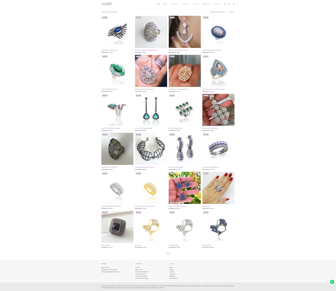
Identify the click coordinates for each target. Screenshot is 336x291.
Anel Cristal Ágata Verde (175, 128)
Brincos (174, 4)
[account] (230, 4)
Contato (137, 267)
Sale (158, 4)
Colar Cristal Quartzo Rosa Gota (144, 89)
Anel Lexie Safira (207, 245)
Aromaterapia (173, 278)
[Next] (232, 254)
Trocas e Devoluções (141, 276)
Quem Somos (105, 267)
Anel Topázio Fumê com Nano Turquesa (213, 89)
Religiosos (172, 276)
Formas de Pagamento (141, 271)
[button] (226, 4)
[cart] (233, 4)
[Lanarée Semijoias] (107, 4)
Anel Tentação (105, 245)
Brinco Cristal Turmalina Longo (143, 128)
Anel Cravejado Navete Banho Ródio (111, 206)
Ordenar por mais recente (217, 12)
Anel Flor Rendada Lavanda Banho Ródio (146, 50)
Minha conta (138, 269)
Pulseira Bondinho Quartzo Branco (144, 167)
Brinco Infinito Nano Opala (176, 167)
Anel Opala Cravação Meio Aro (210, 167)
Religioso (216, 4)
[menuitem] (159, 4)
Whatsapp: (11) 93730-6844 (109, 269)
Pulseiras (195, 4)
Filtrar (231, 12)
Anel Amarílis (206, 206)
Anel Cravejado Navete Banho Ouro (144, 206)
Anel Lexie (138, 245)
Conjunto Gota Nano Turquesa (177, 206)
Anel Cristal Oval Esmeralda (109, 89)
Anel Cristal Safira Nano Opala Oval (212, 50)
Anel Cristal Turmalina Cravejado (110, 128)
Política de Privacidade (141, 278)
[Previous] (103, 254)
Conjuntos (206, 4)
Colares (184, 4)
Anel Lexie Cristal (173, 245)
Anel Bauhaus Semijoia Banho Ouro (178, 89)
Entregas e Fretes (140, 274)
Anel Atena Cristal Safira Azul (109, 50)
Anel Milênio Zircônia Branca (109, 167)
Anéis (165, 4)
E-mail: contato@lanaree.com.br (110, 271)
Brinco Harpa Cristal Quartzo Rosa (178, 50)
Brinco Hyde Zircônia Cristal (210, 128)
